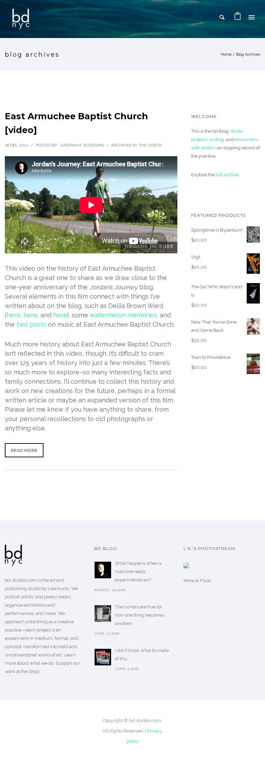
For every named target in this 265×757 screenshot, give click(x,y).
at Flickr (203, 580)
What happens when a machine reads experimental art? (138, 571)
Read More (24, 450)
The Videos (150, 145)
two (22, 324)
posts (38, 324)
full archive (227, 174)
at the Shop (27, 671)
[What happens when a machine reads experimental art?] (102, 570)
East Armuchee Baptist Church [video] (76, 123)
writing (216, 139)
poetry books (57, 596)
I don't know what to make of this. (142, 654)
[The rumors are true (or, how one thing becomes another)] (102, 613)
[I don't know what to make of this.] (102, 657)
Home (226, 54)
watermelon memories (123, 315)
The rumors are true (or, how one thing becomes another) (139, 615)
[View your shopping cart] (238, 17)
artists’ (27, 596)
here (13, 315)
